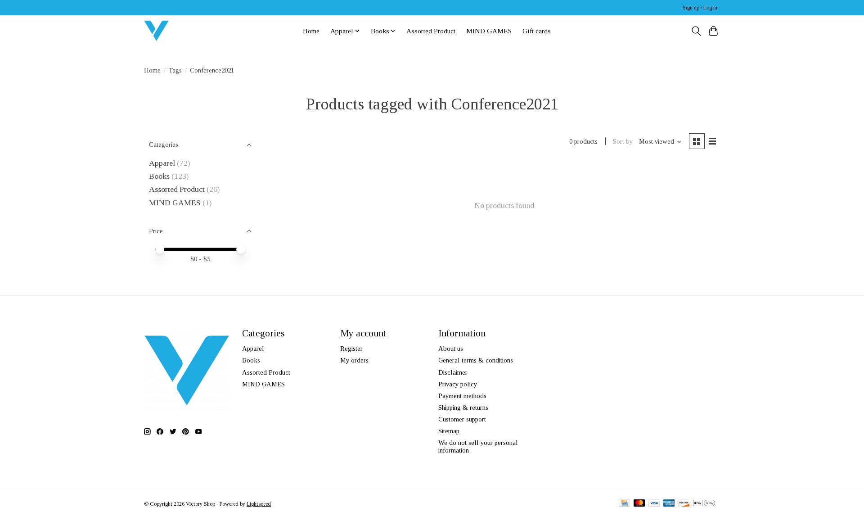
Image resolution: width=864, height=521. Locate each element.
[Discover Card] (684, 503)
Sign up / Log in (700, 8)
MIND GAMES (489, 31)
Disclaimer (453, 372)
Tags (175, 70)
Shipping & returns (463, 407)
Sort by (623, 141)
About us (450, 348)
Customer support (462, 419)
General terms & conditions (475, 360)
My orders (354, 360)
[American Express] (669, 503)
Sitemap (448, 431)
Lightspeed (259, 504)
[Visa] (654, 503)
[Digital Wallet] (704, 503)
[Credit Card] (624, 503)
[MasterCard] (639, 503)
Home (311, 31)
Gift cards (536, 31)
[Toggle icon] (695, 31)
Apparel (162, 163)
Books (159, 176)
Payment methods (462, 395)
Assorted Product (430, 31)
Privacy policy (457, 384)
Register (351, 348)
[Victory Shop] (156, 30)
